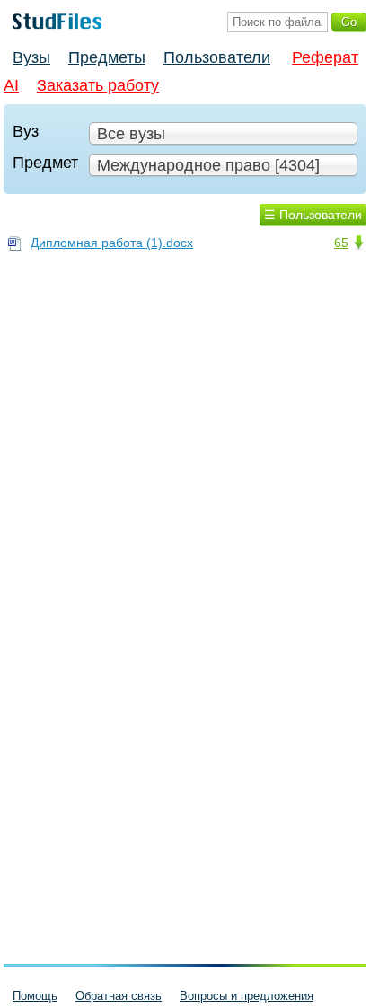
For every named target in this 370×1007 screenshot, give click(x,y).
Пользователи (216, 57)
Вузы (31, 57)
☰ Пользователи (313, 215)
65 (341, 242)
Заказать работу (98, 85)
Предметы (106, 57)
